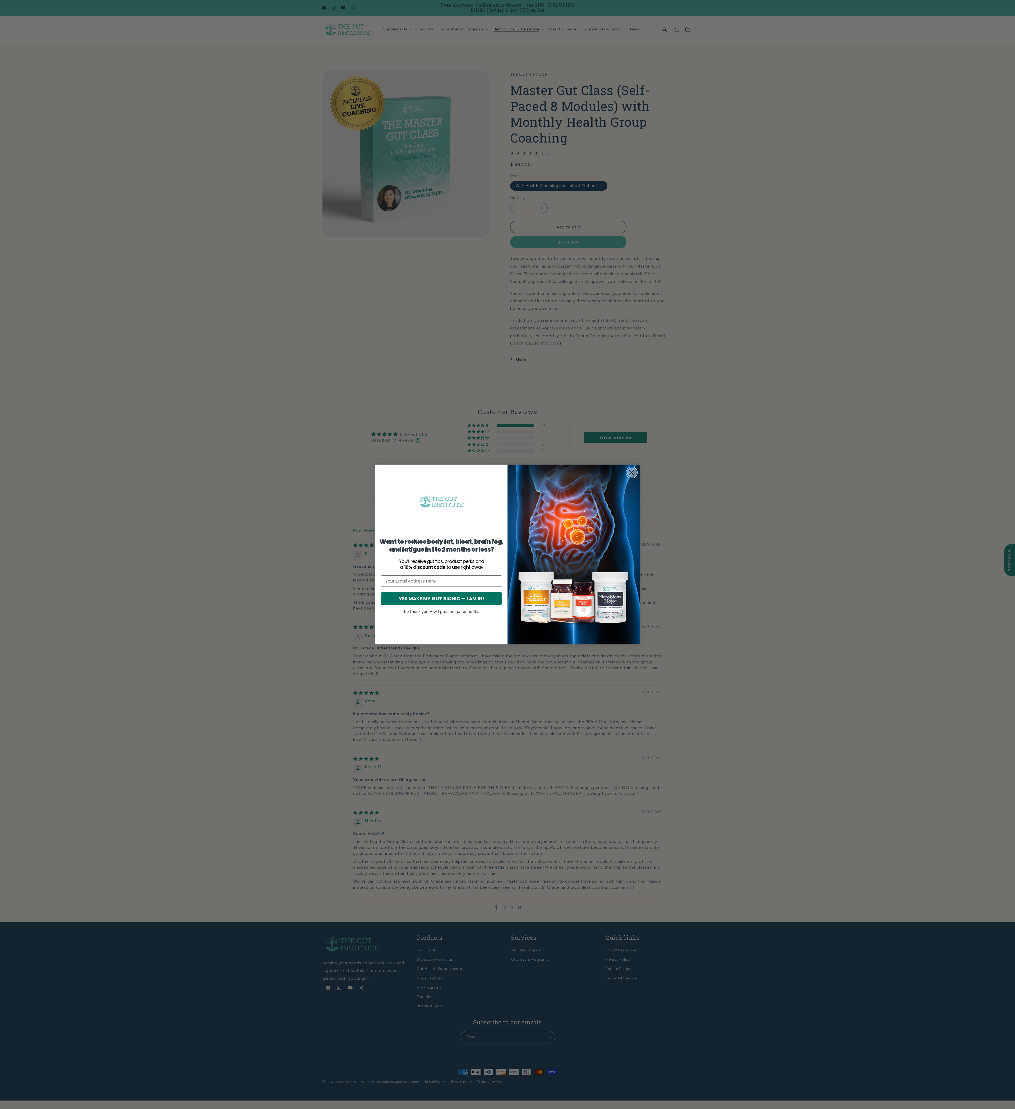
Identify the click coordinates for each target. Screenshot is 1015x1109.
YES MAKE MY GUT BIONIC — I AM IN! (441, 598)
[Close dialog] (631, 472)
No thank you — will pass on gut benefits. (441, 611)
